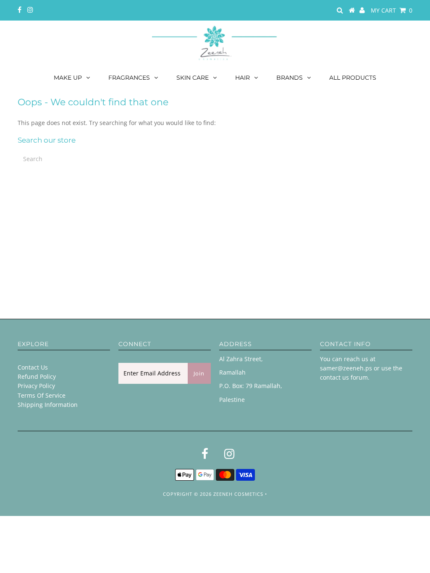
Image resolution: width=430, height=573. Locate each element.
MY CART (391, 10)
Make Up (68, 77)
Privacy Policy (36, 386)
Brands (289, 77)
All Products (352, 77)
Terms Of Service (42, 395)
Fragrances (129, 77)
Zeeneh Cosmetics (238, 494)
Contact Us (33, 367)
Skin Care (192, 77)
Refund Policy (37, 376)
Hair (242, 77)
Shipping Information (48, 405)
